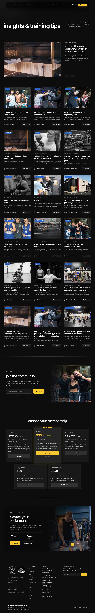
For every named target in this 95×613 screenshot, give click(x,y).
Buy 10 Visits (64, 484)
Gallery (31, 577)
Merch (31, 595)
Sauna (30, 574)
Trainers (31, 585)
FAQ (30, 590)
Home (30, 569)
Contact (31, 598)
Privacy (75, 607)
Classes (31, 579)
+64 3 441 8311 (46, 575)
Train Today (30, 484)
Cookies (85, 607)
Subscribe (39, 391)
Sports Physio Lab (12, 589)
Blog (30, 593)
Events (31, 587)
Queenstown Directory (24, 609)
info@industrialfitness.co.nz (49, 577)
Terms (79, 607)
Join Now (19, 456)
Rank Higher (16, 609)
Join (84, 574)
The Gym (31, 571)
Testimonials (32, 582)
